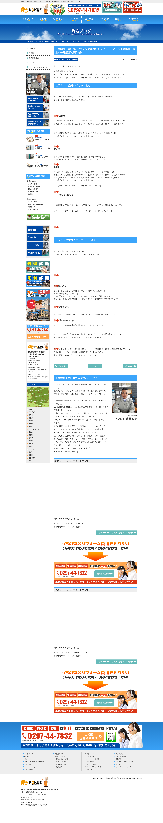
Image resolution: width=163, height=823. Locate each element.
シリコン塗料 (32, 184)
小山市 (31, 441)
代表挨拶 (32, 237)
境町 (30, 452)
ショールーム (134, 19)
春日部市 (32, 458)
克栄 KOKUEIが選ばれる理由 (34, 761)
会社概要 (32, 230)
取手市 (31, 415)
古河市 (31, 435)
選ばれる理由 (58, 19)
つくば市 (32, 449)
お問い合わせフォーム (38, 337)
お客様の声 (104, 19)
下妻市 (31, 418)
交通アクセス (34, 253)
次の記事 (62, 366)
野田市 (31, 455)
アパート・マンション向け (93, 767)
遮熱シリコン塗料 (34, 186)
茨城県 (31, 423)
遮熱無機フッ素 (33, 191)
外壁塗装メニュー (60, 754)
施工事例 (89, 19)
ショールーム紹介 (30, 767)
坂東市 (31, 443)
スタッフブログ (121, 764)
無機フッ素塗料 (33, 209)
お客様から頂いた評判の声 (124, 761)
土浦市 (31, 432)
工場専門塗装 (89, 769)
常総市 (31, 446)
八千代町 (32, 412)
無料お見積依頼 (104, 573)
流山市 (31, 421)
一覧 (94, 366)
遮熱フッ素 (31, 207)
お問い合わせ (28, 769)
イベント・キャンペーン (38, 67)
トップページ (28, 754)
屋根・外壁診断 (121, 756)
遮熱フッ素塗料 (33, 189)
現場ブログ (119, 19)
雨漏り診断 (119, 754)
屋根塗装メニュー (91, 754)
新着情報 (75, 59)
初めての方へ (28, 19)
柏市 (30, 461)
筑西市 (31, 426)
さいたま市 (32, 409)
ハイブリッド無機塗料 (35, 204)
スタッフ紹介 (34, 245)
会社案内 (43, 19)
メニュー (74, 19)
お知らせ (32, 48)
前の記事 (128, 366)
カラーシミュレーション (124, 767)
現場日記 (57, 59)
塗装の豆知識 (66, 59)
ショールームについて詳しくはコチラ (116, 533)
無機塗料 (31, 194)
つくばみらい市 (34, 429)
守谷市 (31, 438)
